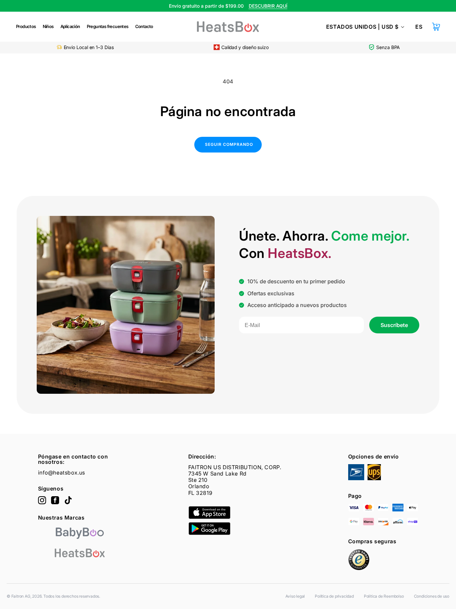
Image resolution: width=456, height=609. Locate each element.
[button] (26, 26)
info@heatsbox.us (61, 472)
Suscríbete (394, 325)
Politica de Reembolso (384, 596)
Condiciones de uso (431, 596)
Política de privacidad (334, 596)
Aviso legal (295, 596)
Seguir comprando (229, 144)
